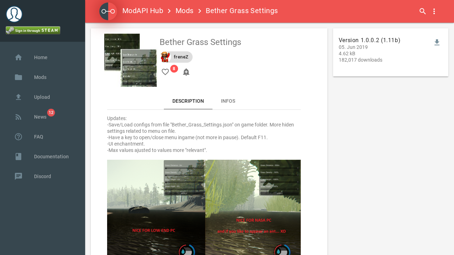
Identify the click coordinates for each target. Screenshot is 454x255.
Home (31, 57)
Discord (32, 176)
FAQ (28, 136)
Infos (228, 101)
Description (188, 101)
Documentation (41, 156)
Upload (32, 97)
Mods (185, 10)
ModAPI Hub (142, 10)
